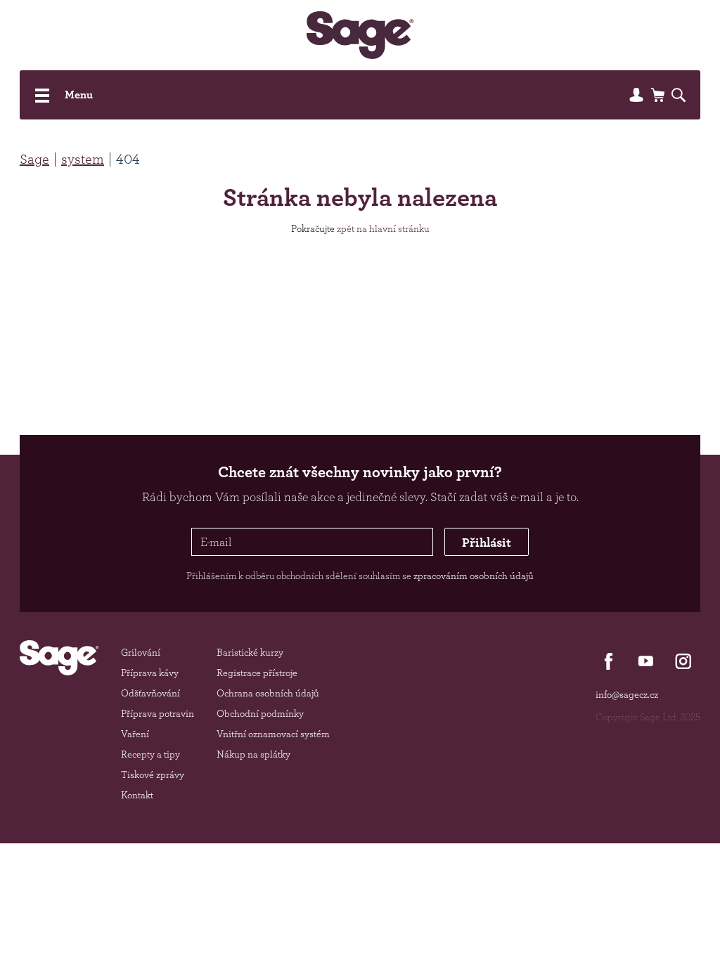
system (82, 158)
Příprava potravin (157, 713)
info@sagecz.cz (627, 694)
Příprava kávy (150, 672)
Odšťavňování (150, 693)
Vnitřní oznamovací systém (273, 733)
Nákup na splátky (253, 754)
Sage (34, 158)
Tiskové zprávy (152, 774)
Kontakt (137, 794)
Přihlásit (486, 542)
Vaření (135, 733)
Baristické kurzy (250, 652)
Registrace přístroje (257, 672)
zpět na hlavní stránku (383, 228)
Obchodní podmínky (260, 713)
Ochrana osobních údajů (268, 693)
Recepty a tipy (150, 754)
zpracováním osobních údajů (473, 575)
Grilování (140, 652)
